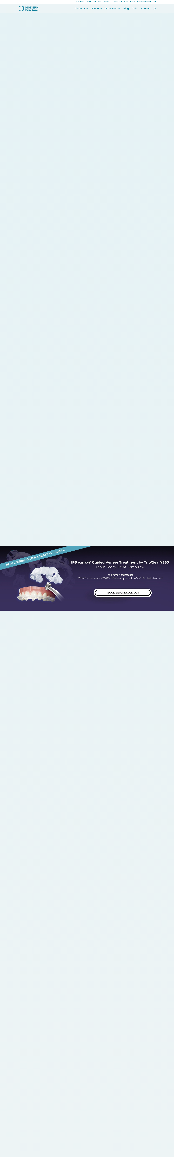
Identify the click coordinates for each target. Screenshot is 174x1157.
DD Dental (91, 2)
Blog (126, 9)
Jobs (135, 9)
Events (95, 9)
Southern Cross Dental (146, 2)
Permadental (129, 2)
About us (80, 9)
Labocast (118, 2)
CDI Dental (80, 2)
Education (111, 9)
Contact (146, 9)
